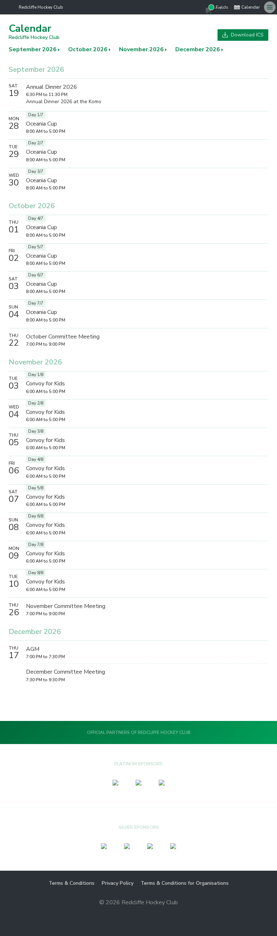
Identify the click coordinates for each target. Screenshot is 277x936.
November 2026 (141, 49)
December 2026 (197, 49)
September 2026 (33, 49)
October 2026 (87, 49)
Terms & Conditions (71, 883)
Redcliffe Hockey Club (41, 7)
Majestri (138, 913)
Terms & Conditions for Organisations (185, 883)
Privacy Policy (117, 883)
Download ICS (246, 34)
